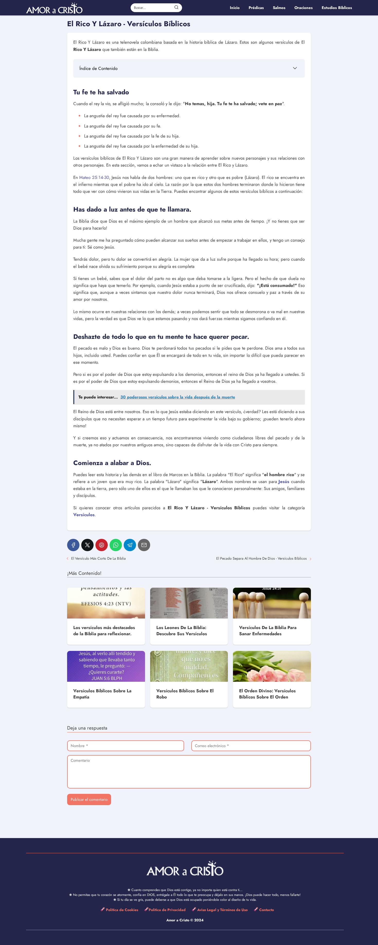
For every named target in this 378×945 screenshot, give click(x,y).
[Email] (144, 545)
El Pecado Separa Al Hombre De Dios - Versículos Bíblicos (261, 558)
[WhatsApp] (116, 545)
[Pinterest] (101, 545)
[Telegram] (130, 545)
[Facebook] (73, 545)
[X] (87, 545)
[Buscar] (176, 7)
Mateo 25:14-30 (94, 177)
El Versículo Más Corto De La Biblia (98, 558)
